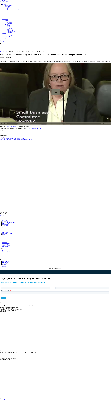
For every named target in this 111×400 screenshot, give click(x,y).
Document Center (5, 224)
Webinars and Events (6, 252)
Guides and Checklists (6, 251)
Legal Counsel (5, 232)
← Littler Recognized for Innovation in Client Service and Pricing (12, 138)
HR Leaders (4, 234)
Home (1, 51)
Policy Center (4, 220)
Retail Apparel (5, 246)
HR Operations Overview (7, 233)
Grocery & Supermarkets (6, 245)
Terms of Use (4, 263)
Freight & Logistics (5, 244)
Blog (4, 51)
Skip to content (2, 0)
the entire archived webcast (11, 126)
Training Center (5, 225)
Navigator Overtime (6, 221)
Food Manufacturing (6, 243)
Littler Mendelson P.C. (6, 261)
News (7, 51)
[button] (3, 40)
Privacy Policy (5, 262)
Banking (3, 238)
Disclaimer (4, 264)
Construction (4, 242)
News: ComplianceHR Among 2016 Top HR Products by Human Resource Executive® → (16, 139)
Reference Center (5, 223)
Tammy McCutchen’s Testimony (35, 128)
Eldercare (4, 241)
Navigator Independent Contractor (8, 222)
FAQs (3, 254)
